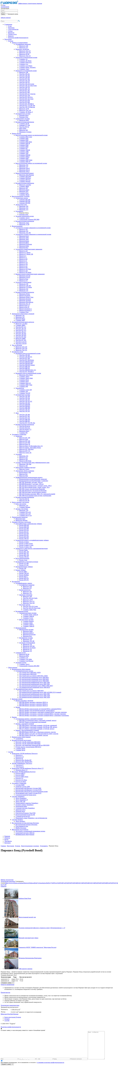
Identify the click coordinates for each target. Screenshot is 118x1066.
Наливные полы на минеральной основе (28, 373)
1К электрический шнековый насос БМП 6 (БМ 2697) (36, 685)
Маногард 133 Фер (25, 185)
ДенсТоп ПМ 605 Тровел (27, 365)
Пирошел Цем (23, 117)
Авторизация (5, 7)
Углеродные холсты (21, 198)
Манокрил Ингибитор (26, 302)
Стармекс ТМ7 (23, 153)
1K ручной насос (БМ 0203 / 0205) (30, 672)
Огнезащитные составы (22, 113)
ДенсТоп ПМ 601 (24, 406)
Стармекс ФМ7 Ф (24, 161)
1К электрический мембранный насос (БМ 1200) (34, 682)
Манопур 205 (23, 267)
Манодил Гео (23, 474)
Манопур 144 (23, 271)
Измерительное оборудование (21, 737)
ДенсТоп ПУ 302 (24, 79)
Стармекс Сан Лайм (25, 659)
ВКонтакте (4, 1014)
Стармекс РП (23, 148)
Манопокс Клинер (25, 300)
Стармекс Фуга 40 (25, 514)
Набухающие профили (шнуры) (25, 467)
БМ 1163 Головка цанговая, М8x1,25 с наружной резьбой (37, 494)
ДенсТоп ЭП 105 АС (25, 401)
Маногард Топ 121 (21, 350)
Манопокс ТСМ (24, 224)
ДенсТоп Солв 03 (20, 342)
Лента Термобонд (21, 798)
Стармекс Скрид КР (25, 390)
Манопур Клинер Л (25, 310)
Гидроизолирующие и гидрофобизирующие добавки (32, 540)
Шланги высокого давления (24, 700)
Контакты (7, 843)
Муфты (17, 707)
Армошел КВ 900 (24, 203)
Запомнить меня (13, 14)
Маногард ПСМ (24, 54)
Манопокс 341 (20, 315)
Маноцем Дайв (24, 237)
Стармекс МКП (24, 186)
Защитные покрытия (25, 595)
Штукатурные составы (26, 619)
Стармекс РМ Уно (25, 180)
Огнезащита (19, 211)
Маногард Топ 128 (25, 110)
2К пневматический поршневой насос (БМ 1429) (34, 697)
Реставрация (16, 581)
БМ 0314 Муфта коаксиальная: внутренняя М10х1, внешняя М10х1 (40, 709)
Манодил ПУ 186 (24, 441)
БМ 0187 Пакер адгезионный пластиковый (32, 722)
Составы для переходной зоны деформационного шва (32, 462)
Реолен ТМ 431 (24, 538)
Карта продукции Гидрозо (12, 1017)
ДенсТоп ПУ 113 (20, 327)
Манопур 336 (23, 466)
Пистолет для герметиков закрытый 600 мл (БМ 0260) (32, 745)
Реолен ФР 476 (24, 580)
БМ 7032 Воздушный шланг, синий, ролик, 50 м (34, 487)
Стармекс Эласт (24, 69)
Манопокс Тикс (24, 223)
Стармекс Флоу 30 (25, 383)
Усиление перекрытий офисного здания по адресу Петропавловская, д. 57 (42, 928)
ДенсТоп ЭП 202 (24, 75)
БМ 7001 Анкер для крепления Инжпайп (32, 489)
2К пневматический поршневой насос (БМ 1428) (34, 695)
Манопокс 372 (23, 208)
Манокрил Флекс (24, 294)
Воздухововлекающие (22, 558)
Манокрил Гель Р (24, 277)
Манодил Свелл (24, 469)
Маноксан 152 (23, 289)
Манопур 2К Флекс (25, 272)
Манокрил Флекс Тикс (26, 297)
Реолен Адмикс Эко (25, 547)
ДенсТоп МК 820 (24, 419)
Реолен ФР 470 (24, 578)
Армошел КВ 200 (24, 199)
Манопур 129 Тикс (25, 269)
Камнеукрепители (25, 590)
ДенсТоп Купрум (24, 426)
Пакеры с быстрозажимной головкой (27, 730)
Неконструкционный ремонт (24, 173)
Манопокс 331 (23, 165)
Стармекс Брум (20, 750)
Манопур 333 (23, 457)
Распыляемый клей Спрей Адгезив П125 (28, 793)
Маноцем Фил (23, 247)
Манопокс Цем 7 (24, 171)
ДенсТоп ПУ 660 (24, 102)
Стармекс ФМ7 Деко (25, 385)
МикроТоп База (20, 518)
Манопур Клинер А (25, 309)
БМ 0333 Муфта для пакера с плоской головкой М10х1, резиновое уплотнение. (44, 715)
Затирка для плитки (21, 509)
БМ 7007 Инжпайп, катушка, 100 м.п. (31, 482)
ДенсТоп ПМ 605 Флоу (26, 361)
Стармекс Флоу (24, 381)
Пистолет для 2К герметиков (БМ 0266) (27, 743)
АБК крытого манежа (25, 968)
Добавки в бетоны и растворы (21, 522)
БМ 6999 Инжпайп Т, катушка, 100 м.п (31, 484)
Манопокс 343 (20, 317)
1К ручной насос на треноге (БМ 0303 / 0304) (33, 676)
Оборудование (12, 667)
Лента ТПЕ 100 (20, 801)
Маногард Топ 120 (21, 348)
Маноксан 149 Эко (25, 285)
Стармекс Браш (20, 748)
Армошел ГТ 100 (24, 125)
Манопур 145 (23, 229)
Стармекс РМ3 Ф (24, 143)
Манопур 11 (23, 257)
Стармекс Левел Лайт (26, 378)
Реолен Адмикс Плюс (26, 543)
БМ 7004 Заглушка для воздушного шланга (32, 492)
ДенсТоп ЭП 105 (24, 399)
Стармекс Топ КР (24, 393)
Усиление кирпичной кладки (24, 216)
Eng (4, 5)
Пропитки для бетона (22, 49)
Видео (6, 839)
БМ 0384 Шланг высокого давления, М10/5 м (33, 705)
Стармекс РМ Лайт (25, 176)
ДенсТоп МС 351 (24, 89)
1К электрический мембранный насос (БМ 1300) (34, 684)
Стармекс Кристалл (25, 62)
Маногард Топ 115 (25, 56)
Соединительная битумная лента (25, 795)
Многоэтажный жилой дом (27, 917)
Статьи (10, 31)
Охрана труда (12, 34)
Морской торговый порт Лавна (28, 938)
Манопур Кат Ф (24, 307)
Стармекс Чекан (24, 194)
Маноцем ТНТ (23, 191)
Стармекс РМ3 (23, 140)
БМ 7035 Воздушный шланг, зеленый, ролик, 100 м (35, 485)
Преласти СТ (19, 757)
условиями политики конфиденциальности (50, 1062)
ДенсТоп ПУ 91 (24, 127)
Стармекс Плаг (24, 193)
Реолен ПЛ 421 (24, 535)
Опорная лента (20, 811)
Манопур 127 (23, 266)
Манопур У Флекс (25, 252)
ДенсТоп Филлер (24, 428)
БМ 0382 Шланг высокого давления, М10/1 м (33, 702)
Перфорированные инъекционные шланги (28, 477)
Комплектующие (17, 699)
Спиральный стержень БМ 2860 (29, 219)
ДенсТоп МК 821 (24, 421)
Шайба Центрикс (20, 828)
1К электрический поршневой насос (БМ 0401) (34, 677)
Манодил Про (23, 476)
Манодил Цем (23, 439)
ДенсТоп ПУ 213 (20, 330)
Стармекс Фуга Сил (25, 515)
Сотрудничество (13, 29)
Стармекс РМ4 (23, 145)
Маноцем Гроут (24, 236)
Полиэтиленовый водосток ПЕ (25, 814)
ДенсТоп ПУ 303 (20, 340)
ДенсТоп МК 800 (24, 408)
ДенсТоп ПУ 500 (24, 358)
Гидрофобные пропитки (23, 44)
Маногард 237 (23, 47)
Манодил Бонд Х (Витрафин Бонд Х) (31, 446)
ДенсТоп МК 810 (24, 366)
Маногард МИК (20, 338)
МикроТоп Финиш (21, 520)
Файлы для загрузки (7, 879)
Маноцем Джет (24, 239)
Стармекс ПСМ (24, 123)
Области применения (7, 984)
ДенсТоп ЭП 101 (24, 409)
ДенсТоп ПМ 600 (24, 404)
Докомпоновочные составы (28, 613)
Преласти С (19, 755)
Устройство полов (17, 352)
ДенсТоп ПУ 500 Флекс (26, 360)
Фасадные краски (24, 604)
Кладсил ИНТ (19, 775)
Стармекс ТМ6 (23, 151)
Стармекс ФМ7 (24, 158)
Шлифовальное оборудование (24, 834)
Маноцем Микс (24, 242)
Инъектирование (17, 226)
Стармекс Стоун (28, 618)
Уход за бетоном (17, 345)
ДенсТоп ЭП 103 (24, 411)
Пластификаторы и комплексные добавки (28, 523)
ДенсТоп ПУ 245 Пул (26, 97)
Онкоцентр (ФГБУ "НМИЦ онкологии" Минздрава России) (37, 947)
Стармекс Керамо (24, 507)
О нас (10, 26)
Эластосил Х (19, 766)
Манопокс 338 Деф (25, 464)
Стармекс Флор (24, 380)
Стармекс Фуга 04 (25, 512)
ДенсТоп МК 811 (24, 368)
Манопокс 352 (23, 231)
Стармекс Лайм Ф (28, 626)
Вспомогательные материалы (24, 122)
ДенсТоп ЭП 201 (24, 74)
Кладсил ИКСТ (20, 773)
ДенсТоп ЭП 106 (24, 403)
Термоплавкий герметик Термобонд (26, 803)
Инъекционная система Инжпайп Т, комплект (33, 480)
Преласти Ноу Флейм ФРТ (23, 762)
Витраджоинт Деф (25, 472)
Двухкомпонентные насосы (24, 689)
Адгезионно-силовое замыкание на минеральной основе (33, 234)
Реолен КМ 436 (24, 527)
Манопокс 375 (23, 209)
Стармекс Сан (23, 657)
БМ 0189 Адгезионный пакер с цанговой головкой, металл (37, 720)
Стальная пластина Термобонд (25, 808)
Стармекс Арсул (24, 218)
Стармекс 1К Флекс (25, 61)
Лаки (17, 413)
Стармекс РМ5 (23, 147)
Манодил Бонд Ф (24, 444)
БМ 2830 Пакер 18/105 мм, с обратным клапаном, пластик (37, 732)
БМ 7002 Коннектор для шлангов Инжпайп (33, 490)
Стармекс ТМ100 (24, 150)
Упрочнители (19, 388)
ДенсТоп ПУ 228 (24, 95)
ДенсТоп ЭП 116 (20, 328)
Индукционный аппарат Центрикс (26, 824)
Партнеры (11, 27)
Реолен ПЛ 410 (24, 530)
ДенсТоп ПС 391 (24, 90)
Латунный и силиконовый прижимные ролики (30, 831)
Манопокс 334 (23, 510)
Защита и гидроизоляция (19, 42)
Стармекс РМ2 (23, 138)
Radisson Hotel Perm (25, 898)
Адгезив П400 (19, 785)
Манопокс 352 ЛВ (25, 232)
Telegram (15, 1014)
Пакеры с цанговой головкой (24, 724)
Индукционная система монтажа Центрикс (25, 823)
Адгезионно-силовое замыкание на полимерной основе (33, 228)
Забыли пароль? (6, 17)
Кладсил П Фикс (20, 781)
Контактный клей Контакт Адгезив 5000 (28, 788)
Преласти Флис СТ (21, 770)
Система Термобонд (18, 796)
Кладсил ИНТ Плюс (21, 776)
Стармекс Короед (28, 621)
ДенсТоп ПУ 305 (24, 416)
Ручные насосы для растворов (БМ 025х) (28, 747)
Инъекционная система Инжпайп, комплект (33, 479)
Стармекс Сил (23, 64)
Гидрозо (10, 41)
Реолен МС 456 (24, 555)
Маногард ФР (23, 130)
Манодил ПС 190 (24, 437)
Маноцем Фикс (20, 318)
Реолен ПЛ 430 (24, 537)
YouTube (10, 1014)
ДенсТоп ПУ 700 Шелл (26, 104)
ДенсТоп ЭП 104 (24, 398)
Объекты (7, 838)
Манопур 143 (23, 251)
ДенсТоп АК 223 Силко (26, 84)
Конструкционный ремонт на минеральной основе (31, 135)
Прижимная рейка (21, 806)
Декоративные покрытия (19, 517)
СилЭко (10, 752)
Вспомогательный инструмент (21, 740)
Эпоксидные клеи (21, 204)
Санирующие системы (22, 118)
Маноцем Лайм (28, 631)
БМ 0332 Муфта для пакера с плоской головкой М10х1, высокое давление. (42, 714)
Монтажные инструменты (20, 829)
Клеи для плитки (20, 504)
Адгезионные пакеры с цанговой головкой (29, 719)
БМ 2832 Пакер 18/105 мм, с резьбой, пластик (33, 735)
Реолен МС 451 (24, 553)
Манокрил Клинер (25, 299)
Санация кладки (20, 652)
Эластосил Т (19, 765)
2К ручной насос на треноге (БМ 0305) (31, 690)
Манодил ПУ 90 (24, 500)
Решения (7, 836)
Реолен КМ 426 (24, 525)
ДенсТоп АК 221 (24, 82)
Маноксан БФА (24, 120)
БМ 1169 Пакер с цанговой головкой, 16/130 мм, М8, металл (38, 727)
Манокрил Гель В (24, 275)
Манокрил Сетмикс (25, 132)
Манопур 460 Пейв (25, 461)
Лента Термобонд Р (21, 800)
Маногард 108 (23, 72)
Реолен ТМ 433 (24, 573)
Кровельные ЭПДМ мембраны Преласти (25, 753)
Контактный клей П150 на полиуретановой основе (31, 791)
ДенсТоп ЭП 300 (24, 414)
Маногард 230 (23, 46)
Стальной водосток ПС (22, 816)
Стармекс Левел (24, 376)
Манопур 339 (23, 459)
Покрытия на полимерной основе (26, 70)
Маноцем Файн (24, 246)
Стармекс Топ (23, 391)
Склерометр (19, 738)
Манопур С (22, 256)
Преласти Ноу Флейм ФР (23, 760)
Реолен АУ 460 (24, 563)
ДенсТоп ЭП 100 (24, 396)
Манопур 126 (23, 264)
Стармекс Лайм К (28, 616)
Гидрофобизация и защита (23, 583)
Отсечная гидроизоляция (23, 282)
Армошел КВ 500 (24, 201)
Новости (11, 36)
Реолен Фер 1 (23, 576)
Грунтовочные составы (22, 395)
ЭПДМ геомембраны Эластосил (22, 763)
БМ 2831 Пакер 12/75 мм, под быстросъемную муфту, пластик (38, 733)
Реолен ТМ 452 (24, 557)
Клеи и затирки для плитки (20, 502)
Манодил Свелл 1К (25, 452)
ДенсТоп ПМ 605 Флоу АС (27, 370)
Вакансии (11, 32)
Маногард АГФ (24, 108)
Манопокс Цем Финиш (26, 175)
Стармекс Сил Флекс (25, 65)
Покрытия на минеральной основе (26, 57)
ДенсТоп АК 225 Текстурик (28, 85)
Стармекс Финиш (24, 181)
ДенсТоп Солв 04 (20, 343)
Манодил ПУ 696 (24, 442)
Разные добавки (20, 570)
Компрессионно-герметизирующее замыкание (30, 274)
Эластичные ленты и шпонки (24, 471)
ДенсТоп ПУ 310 (24, 418)
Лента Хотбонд (20, 821)
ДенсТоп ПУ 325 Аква (26, 99)
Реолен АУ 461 (24, 565)
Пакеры (14, 717)
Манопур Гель (23, 279)
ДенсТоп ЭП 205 (24, 77)
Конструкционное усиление (21, 196)
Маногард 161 (27, 593)
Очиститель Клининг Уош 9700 (25, 813)
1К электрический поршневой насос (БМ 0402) (34, 679)
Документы (8, 841)
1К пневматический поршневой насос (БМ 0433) (34, 687)
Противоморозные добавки (24, 566)
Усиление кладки (20, 662)
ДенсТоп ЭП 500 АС (25, 356)
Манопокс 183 (23, 206)
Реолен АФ (22, 568)
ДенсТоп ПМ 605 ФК (26, 363)
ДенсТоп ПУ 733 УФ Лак (27, 105)
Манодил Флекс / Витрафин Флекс (30, 447)
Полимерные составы (26, 638)
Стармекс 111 (23, 59)
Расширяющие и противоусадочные (26, 561)
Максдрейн (22, 128)
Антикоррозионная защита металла (23, 322)
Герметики (18, 436)
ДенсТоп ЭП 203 (20, 335)
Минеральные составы (26, 629)
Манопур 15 (23, 261)
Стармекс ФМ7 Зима (25, 160)
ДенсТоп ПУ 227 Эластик (27, 94)
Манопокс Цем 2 (24, 168)
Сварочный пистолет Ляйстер (24, 833)
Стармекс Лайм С (28, 624)
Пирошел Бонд (24, 115)
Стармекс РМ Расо (25, 178)
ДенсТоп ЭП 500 (24, 355)
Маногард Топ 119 (25, 52)
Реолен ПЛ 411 (24, 532)
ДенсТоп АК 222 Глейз (30, 598)
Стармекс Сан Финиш (26, 661)
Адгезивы (18, 454)
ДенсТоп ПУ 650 (24, 100)
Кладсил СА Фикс (21, 780)
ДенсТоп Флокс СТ (25, 429)
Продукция (8, 39)
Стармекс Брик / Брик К (30, 614)
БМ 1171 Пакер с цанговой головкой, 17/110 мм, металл (36, 728)
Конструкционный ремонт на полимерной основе (31, 163)
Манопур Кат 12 (24, 305)
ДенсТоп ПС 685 (24, 92)
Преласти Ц (19, 758)
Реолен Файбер (24, 575)
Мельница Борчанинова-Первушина (30, 958)
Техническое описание (8, 881)
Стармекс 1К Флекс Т (26, 112)
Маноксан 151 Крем (25, 287)
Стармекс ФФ (23, 386)
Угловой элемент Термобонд (24, 805)
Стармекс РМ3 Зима (25, 142)
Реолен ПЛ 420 (24, 533)
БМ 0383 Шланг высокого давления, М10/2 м (33, 704)
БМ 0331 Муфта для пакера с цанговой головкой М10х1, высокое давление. (43, 712)
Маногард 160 (27, 591)
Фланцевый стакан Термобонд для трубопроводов (31, 818)
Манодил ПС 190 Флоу (26, 449)
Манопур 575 (23, 280)
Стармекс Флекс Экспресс (27, 67)
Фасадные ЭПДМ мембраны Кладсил (23, 771)
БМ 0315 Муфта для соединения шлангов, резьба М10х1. (37, 710)
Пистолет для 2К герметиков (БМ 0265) (27, 742)
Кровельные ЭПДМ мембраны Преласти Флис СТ (28, 768)
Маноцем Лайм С (28, 633)
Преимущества (5, 992)
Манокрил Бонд (24, 189)
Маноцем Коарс (24, 241)
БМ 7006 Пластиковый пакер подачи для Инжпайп (35, 495)
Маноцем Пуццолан (25, 244)
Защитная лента (20, 809)
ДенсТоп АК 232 (24, 87)
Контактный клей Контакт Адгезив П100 (28, 790)
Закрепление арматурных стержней (23, 313)
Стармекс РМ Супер (25, 137)
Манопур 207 (23, 259)
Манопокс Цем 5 (24, 170)
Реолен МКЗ (23, 571)
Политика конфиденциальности (18, 37)
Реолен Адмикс (24, 542)
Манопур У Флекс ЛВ (26, 254)
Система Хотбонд (17, 819)
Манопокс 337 (23, 166)
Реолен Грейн (23, 550)
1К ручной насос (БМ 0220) (28, 674)
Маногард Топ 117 (25, 51)
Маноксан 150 (23, 284)
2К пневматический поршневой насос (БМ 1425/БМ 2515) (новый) (40, 692)
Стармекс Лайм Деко (29, 609)
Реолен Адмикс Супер (26, 545)
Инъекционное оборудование (21, 669)
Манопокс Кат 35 (24, 304)
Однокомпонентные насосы (24, 671)
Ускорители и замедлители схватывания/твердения (31, 548)
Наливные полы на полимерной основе (27, 353)
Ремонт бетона (16, 133)
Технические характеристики (10, 1005)
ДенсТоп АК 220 (24, 80)
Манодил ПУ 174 (24, 451)
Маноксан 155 (23, 290)
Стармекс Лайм (28, 623)
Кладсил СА (19, 778)
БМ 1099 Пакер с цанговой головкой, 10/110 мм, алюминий (38, 725)
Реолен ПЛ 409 (24, 528)
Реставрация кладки (21, 611)
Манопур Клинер (24, 295)
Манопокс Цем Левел (26, 375)
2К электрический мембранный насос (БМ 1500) (34, 694)
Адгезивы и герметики (19, 434)
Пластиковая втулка (21, 826)
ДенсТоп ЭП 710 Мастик (27, 107)
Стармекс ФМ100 (24, 155)
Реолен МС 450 (24, 552)
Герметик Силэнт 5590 (22, 786)
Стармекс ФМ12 (24, 156)
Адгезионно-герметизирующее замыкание (28, 249)
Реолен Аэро (23, 560)
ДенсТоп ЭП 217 (20, 332)
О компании (8, 24)
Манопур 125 (23, 262)
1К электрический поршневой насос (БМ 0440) (34, 681)
